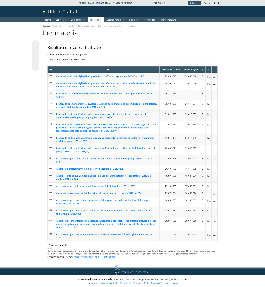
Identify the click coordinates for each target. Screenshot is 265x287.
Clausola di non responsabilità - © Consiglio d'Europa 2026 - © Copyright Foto (127, 282)
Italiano (194, 3)
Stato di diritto (122, 3)
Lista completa (78, 19)
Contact (175, 282)
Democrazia (103, 3)
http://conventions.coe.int (87, 256)
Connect (208, 3)
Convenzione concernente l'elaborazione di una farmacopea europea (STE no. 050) (99, 193)
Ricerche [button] (94, 19)
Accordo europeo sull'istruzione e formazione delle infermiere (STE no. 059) (95, 186)
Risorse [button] (133, 19)
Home (48, 19)
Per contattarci (168, 19)
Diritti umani (86, 3)
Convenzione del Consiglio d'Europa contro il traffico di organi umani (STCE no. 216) (100, 76)
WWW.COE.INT (50, 3)
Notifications (150, 19)
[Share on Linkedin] (35, 61)
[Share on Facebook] (35, 55)
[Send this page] (35, 67)
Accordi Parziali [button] (114, 19)
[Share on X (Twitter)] (35, 50)
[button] (132, 272)
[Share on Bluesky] (35, 44)
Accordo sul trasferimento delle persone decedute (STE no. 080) (89, 168)
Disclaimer (109, 256)
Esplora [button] (60, 19)
